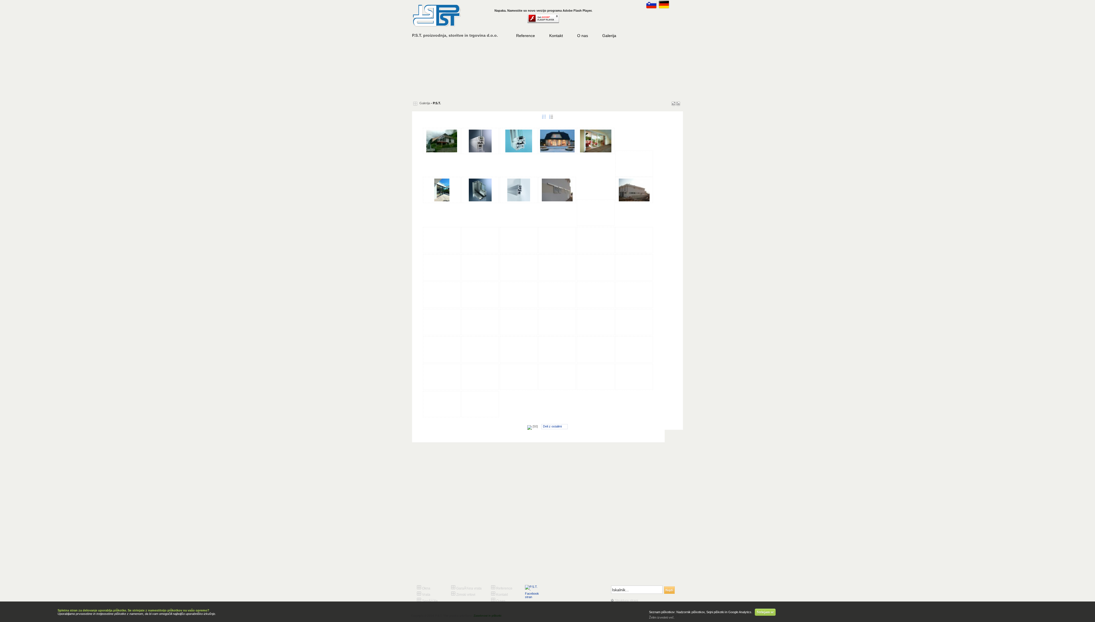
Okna (449, 70)
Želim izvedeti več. (662, 617)
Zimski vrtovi (643, 70)
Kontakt (556, 35)
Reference (525, 35)
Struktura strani (626, 601)
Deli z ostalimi (552, 426)
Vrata (497, 70)
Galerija (609, 35)
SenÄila (546, 70)
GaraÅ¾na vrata (594, 70)
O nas (582, 35)
